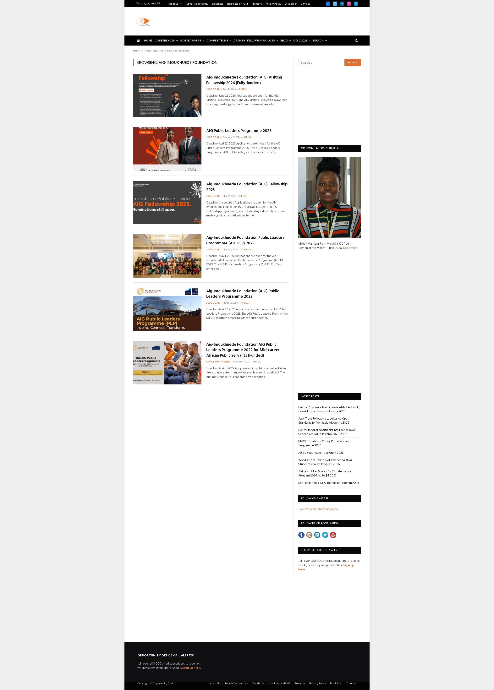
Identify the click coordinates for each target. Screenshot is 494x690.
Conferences (165, 40)
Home (148, 40)
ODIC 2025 (300, 40)
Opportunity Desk (218, 361)
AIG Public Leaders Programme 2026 (239, 131)
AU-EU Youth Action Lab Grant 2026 (321, 452)
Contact (305, 3)
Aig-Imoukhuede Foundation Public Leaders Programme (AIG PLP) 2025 (245, 240)
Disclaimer (291, 3)
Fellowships (256, 40)
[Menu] (138, 40)
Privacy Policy (273, 3)
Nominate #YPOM (237, 3)
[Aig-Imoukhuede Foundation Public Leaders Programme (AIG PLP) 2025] (167, 256)
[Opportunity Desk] (143, 21)
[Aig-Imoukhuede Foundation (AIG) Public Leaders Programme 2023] (167, 309)
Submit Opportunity (196, 3)
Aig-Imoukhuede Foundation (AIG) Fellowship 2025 (247, 187)
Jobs (271, 40)
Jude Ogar (213, 89)
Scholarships (190, 40)
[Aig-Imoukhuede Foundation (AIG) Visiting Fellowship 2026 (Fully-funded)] (167, 95)
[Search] (356, 40)
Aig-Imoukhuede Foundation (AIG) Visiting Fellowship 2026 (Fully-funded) (244, 80)
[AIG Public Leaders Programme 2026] (167, 149)
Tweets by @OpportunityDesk (318, 509)
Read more (350, 248)
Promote (257, 3)
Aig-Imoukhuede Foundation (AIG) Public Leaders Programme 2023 (242, 294)
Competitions (217, 40)
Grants (239, 40)
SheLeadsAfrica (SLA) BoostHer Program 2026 (328, 482)
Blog (284, 40)
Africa (243, 89)
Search (318, 40)
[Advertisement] (287, 21)
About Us (173, 3)
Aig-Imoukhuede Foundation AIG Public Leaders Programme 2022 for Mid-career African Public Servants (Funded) (243, 350)
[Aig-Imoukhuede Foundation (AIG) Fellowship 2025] (167, 202)
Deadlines (217, 3)
